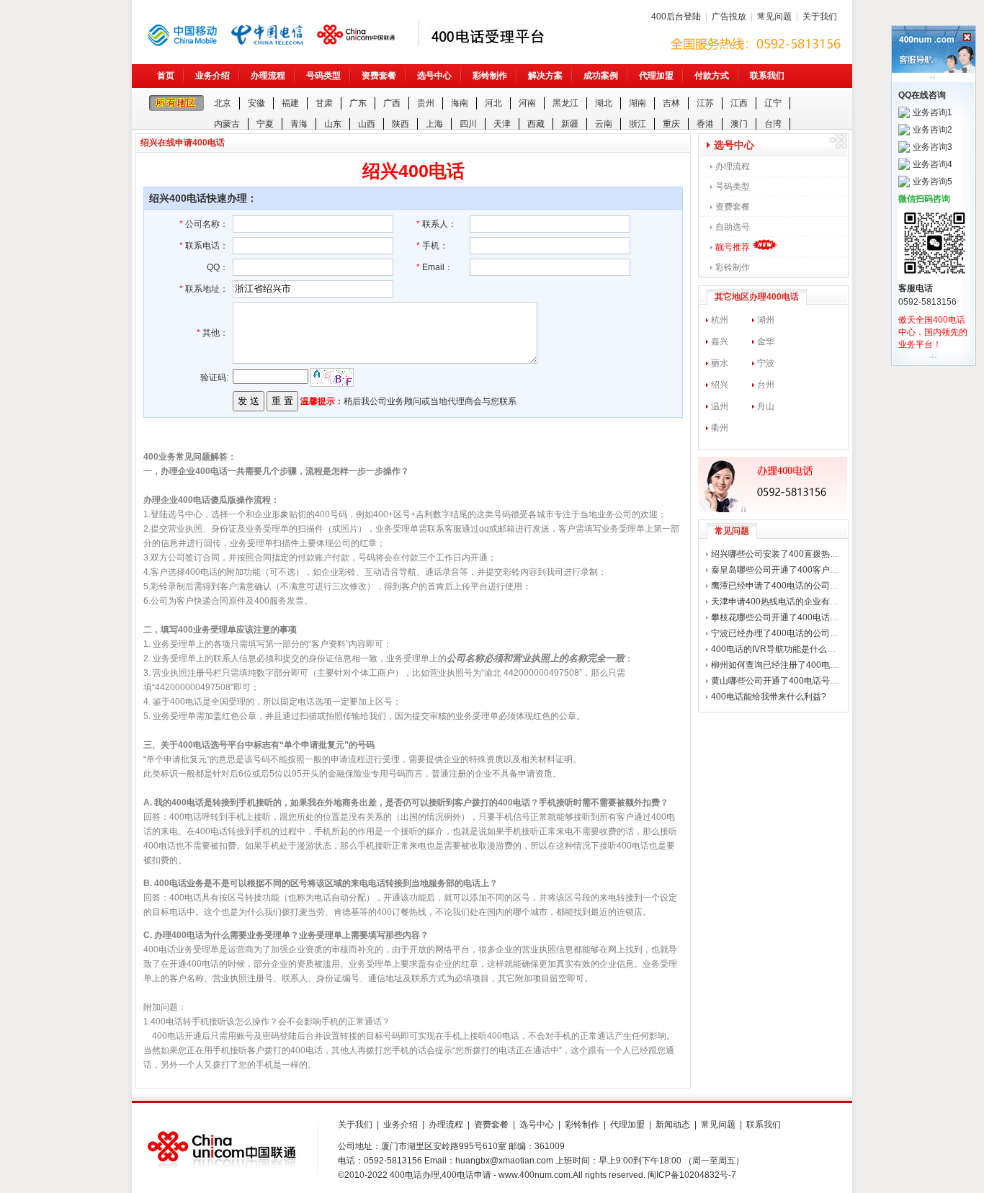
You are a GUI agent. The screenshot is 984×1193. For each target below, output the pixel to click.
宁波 (765, 363)
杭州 (719, 320)
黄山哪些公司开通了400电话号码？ (779, 681)
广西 (392, 103)
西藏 (536, 124)
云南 (603, 124)
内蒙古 (227, 124)
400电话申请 (466, 1175)
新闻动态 (673, 1125)
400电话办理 (414, 1175)
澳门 (739, 124)
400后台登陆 (676, 17)
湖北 (603, 103)
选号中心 (434, 76)
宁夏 (265, 124)
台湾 (773, 124)
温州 (719, 406)
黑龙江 (565, 103)
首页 (165, 76)
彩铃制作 (490, 76)
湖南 (637, 103)
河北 (493, 103)
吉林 (671, 103)
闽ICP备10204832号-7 (692, 1175)
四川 (468, 124)
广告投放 (729, 17)
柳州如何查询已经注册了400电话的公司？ (792, 665)
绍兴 (719, 385)
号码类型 (323, 76)
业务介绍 (212, 76)
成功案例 (600, 76)
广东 (358, 103)
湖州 (765, 320)
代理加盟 (656, 76)
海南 (459, 103)
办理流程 (268, 76)
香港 (705, 124)
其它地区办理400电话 (757, 297)
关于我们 (819, 17)
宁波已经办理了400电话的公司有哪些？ (787, 633)
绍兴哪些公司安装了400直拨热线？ (779, 554)
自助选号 (732, 227)
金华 (765, 341)
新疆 (569, 124)
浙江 (637, 124)
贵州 (425, 103)
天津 (502, 124)
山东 (332, 124)
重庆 (671, 124)
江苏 (705, 103)
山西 (366, 124)
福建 (290, 103)
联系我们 (767, 76)
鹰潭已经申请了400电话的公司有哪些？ (787, 586)
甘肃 (324, 103)
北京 (222, 103)
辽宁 (773, 103)
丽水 (719, 363)
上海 (434, 124)
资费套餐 (379, 76)
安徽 (256, 103)
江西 (739, 103)
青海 (299, 124)
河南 (527, 103)
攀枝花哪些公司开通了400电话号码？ (783, 617)
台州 (765, 385)
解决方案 (545, 76)
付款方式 (711, 76)
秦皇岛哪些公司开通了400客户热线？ (783, 570)
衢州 (719, 428)
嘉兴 (719, 341)
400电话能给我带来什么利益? (768, 697)
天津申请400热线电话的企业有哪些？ (783, 601)
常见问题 (774, 17)
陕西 (400, 124)
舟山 (765, 406)
